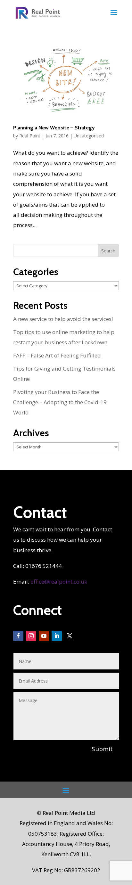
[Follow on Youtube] (44, 636)
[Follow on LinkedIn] (57, 636)
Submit (102, 749)
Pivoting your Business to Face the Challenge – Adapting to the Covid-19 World (60, 402)
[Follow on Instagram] (31, 636)
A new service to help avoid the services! (63, 319)
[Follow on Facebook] (18, 636)
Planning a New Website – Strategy (54, 128)
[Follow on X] (69, 636)
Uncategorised (89, 136)
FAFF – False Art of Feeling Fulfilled (57, 355)
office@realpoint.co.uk (58, 581)
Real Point (29, 136)
